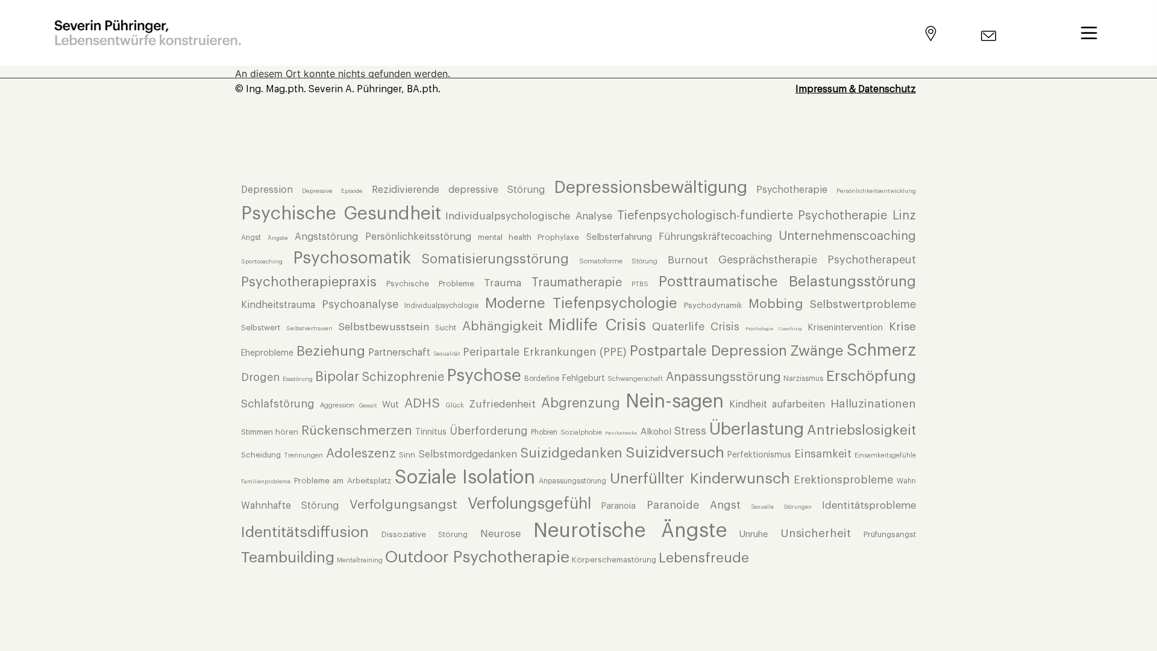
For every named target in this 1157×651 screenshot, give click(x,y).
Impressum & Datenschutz (855, 89)
